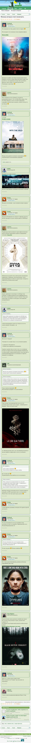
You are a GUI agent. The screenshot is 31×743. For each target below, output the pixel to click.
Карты (20, 8)
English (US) (3, 734)
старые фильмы (18, 723)
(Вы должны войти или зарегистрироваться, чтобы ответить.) (17, 702)
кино (6, 723)
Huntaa (9, 197)
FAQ (16, 8)
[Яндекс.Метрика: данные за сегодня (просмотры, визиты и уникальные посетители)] (17, 741)
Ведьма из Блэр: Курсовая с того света (11, 626)
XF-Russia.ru (7, 737)
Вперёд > (18, 19)
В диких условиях (6, 119)
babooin (9, 690)
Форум (10, 8)
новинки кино (10, 723)
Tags (3, 723)
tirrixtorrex (8, 712)
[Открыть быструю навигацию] (29, 14)
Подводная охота (17, 718)
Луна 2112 (9, 235)
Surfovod (9, 23)
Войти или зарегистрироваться (22, 1)
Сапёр (7, 718)
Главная (4, 8)
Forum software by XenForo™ (6, 736)
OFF (8, 363)
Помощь (26, 734)
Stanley (4, 162)
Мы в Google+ (10, 741)
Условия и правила (27, 736)
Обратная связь (20, 734)
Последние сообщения (16, 10)
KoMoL (9, 168)
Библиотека (17, 712)
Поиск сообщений (5, 10)
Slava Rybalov (10, 613)
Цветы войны (5, 34)
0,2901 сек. (9, 738)
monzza (9, 92)
